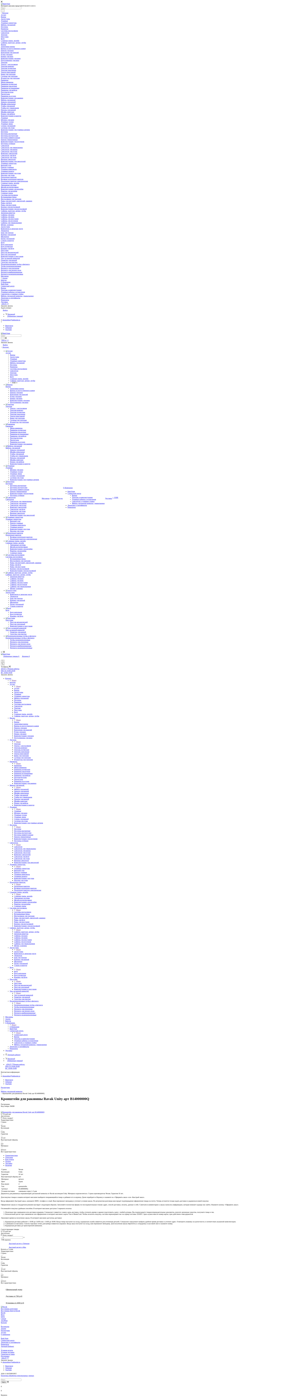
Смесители (18, 847)
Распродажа (5, 1330)
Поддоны (17, 829)
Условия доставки (7, 1352)
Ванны (16, 722)
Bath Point (4, 1338)
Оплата (8, 1161)
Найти (4, 1382)
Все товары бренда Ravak (10, 1311)
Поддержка (5, 1356)
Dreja (3, 1317)
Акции (3, 1328)
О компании (5, 1334)
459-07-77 (5, 304)
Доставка (8, 1163)
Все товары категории (9, 1309)
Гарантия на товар (8, 1354)
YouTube (8, 330)
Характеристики (11, 1155)
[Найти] (3, 10)
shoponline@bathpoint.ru (11, 320)
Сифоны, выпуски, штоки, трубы (26, 932)
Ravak (3, 1313)
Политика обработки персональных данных (17, 1376)
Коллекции (5, 1327)
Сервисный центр (21, 1035)
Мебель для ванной (21, 789)
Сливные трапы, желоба (23, 896)
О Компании (14, 1027)
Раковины (18, 765)
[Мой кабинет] (2, 659)
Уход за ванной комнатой (23, 995)
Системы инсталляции (22, 912)
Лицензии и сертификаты (10, 1342)
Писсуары (18, 983)
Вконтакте (9, 326)
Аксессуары (18, 952)
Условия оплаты (7, 1350)
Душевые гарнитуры (22, 868)
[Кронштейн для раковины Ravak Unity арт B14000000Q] (23, 1112)
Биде (16, 971)
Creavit (3, 1319)
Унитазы (17, 744)
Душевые (17, 811)
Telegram (8, 328)
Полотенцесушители (22, 886)
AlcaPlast (4, 1321)
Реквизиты (5, 1344)
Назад (14, 680)
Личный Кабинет (7, 1346)
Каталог (13, 682)
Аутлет (16, 688)
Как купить (9, 1159)
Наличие (8, 1165)
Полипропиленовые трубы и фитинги (28, 1005)
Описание (9, 1157)
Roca (3, 1315)
